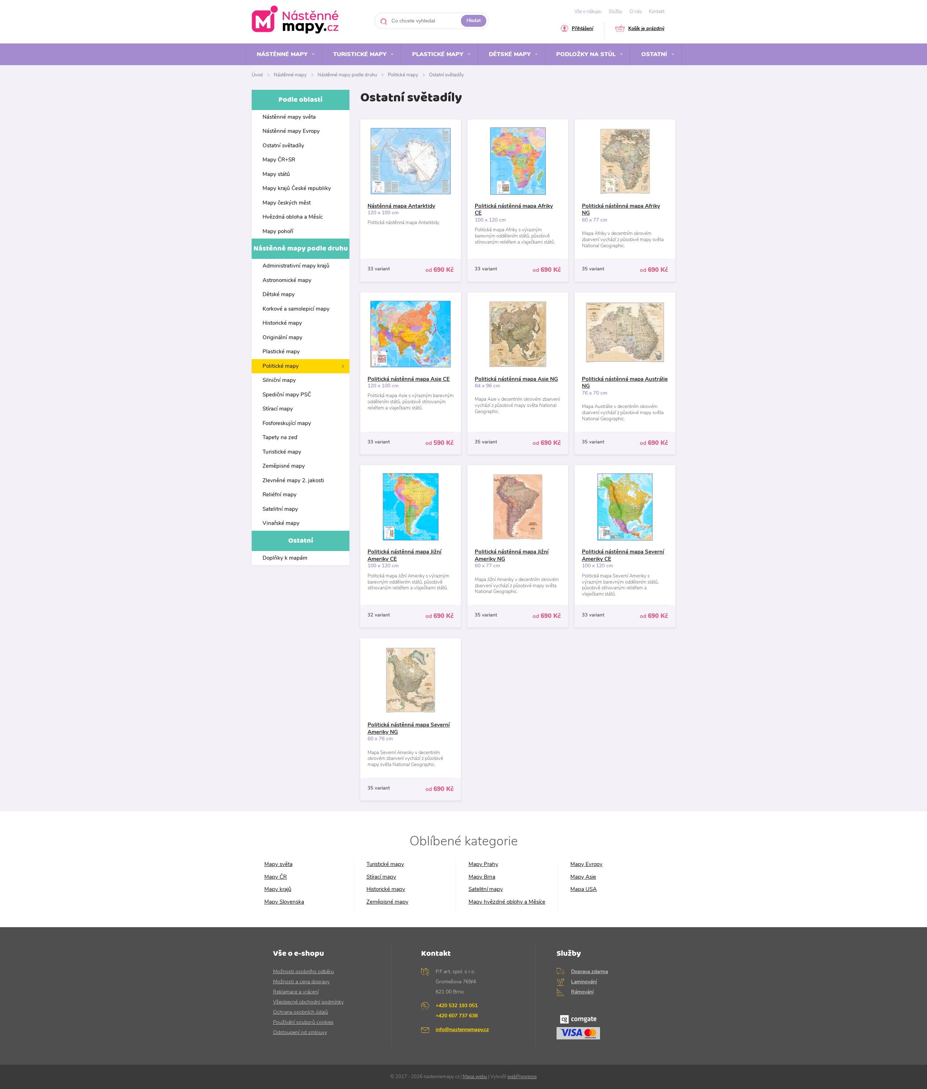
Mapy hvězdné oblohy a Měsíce (507, 902)
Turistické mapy (359, 54)
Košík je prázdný (646, 29)
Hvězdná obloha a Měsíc (293, 216)
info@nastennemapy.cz (462, 1029)
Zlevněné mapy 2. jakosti (293, 480)
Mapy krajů (277, 889)
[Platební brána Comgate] (605, 1029)
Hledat (473, 20)
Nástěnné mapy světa (289, 117)
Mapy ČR (275, 877)
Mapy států (276, 174)
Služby (615, 11)
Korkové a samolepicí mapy (296, 308)
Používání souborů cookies (303, 1022)
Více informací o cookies (331, 1058)
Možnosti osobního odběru (303, 971)
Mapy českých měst (287, 202)
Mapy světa (278, 864)
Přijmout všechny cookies (878, 1062)
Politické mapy (403, 75)
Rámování (582, 991)
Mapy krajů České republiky (297, 188)
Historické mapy (282, 323)
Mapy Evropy (586, 864)
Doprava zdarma (589, 971)
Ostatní (654, 54)
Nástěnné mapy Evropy (291, 131)
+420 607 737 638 (457, 1015)
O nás (636, 11)
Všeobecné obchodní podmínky (308, 1001)
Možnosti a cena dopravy (301, 981)
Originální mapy (282, 337)
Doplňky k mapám (285, 558)
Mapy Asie (583, 877)
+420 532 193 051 (457, 1005)
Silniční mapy (279, 380)
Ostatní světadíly (446, 75)
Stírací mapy (278, 408)
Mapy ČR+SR (279, 159)
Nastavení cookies (845, 1078)
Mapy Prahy (483, 864)
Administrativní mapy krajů (296, 265)
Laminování (584, 981)
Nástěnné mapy (282, 54)
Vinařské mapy (281, 523)
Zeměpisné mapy (284, 466)
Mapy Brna (482, 877)
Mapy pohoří (278, 231)
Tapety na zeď (280, 437)
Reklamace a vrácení (296, 991)
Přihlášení (582, 29)
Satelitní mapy (280, 509)
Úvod (257, 75)
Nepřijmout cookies (803, 1062)
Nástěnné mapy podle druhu (347, 75)
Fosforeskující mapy (287, 423)
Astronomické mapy (287, 280)
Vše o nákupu (587, 11)
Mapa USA (583, 889)
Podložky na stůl (586, 54)
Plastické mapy (437, 54)
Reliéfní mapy (280, 494)
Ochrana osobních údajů (300, 1012)
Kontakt (656, 11)
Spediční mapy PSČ (287, 394)
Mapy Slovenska (284, 902)
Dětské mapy (509, 54)
